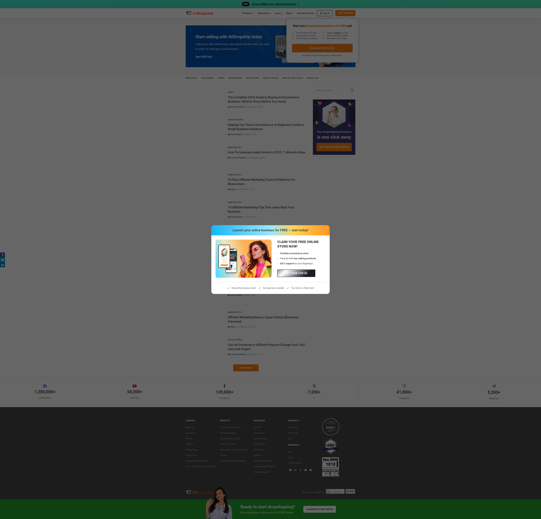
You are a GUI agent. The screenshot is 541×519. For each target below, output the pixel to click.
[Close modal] (326, 228)
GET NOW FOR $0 (296, 273)
